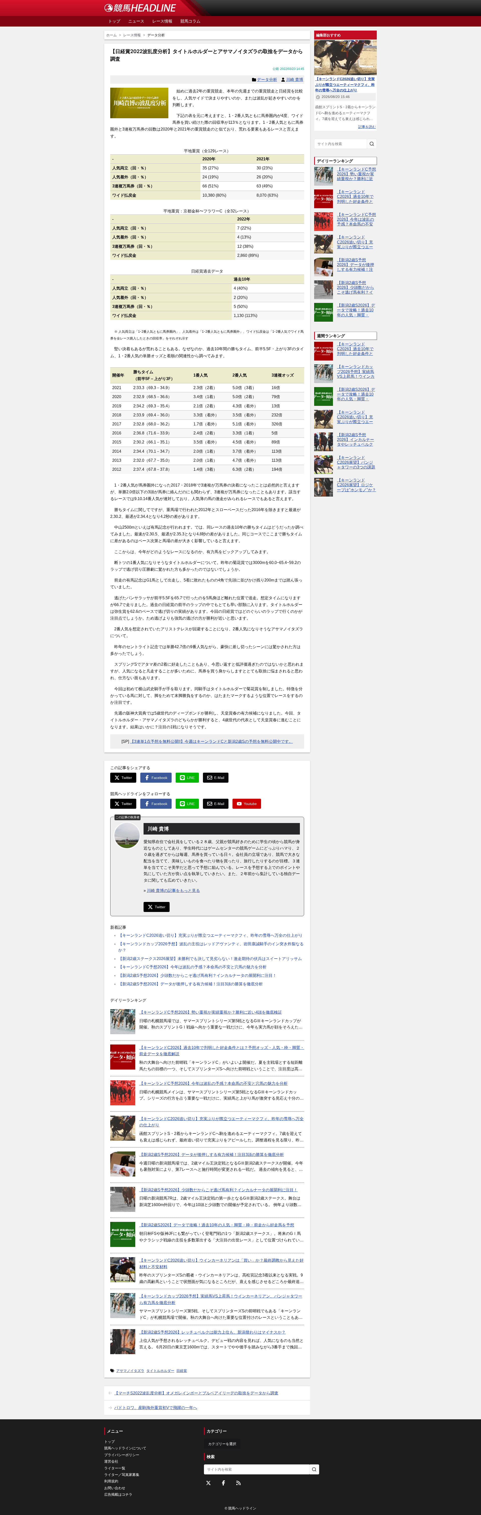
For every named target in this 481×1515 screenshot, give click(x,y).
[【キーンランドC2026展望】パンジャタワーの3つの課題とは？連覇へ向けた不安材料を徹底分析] (323, 464)
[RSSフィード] (238, 1482)
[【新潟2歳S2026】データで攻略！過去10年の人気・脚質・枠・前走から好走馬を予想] (122, 1234)
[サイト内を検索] (372, 144)
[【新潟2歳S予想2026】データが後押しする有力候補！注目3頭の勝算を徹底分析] (122, 1164)
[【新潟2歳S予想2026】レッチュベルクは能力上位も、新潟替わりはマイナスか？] (122, 1341)
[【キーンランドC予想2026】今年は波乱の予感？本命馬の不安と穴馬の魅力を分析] (122, 1092)
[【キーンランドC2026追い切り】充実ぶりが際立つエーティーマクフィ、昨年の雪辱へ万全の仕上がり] (122, 1128)
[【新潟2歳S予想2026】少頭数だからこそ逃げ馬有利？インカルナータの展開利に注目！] (122, 1199)
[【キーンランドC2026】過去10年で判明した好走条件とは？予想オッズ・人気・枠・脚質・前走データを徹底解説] (122, 1057)
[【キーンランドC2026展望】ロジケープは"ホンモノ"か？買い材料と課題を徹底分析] (323, 487)
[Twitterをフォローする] (208, 1482)
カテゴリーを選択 (222, 1444)
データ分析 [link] (156, 35)
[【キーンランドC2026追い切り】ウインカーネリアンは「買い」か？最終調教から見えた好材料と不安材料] (122, 1269)
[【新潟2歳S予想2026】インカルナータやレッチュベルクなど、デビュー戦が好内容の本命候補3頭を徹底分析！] (323, 441)
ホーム (111, 35)
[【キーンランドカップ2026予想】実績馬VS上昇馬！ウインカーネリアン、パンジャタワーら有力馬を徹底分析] (122, 1305)
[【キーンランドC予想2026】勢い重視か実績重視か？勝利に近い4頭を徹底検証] (122, 1021)
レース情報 (132, 35)
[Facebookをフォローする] (223, 1482)
